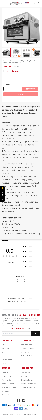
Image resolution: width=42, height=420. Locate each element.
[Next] (36, 25)
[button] (2, 3)
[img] (10, 256)
